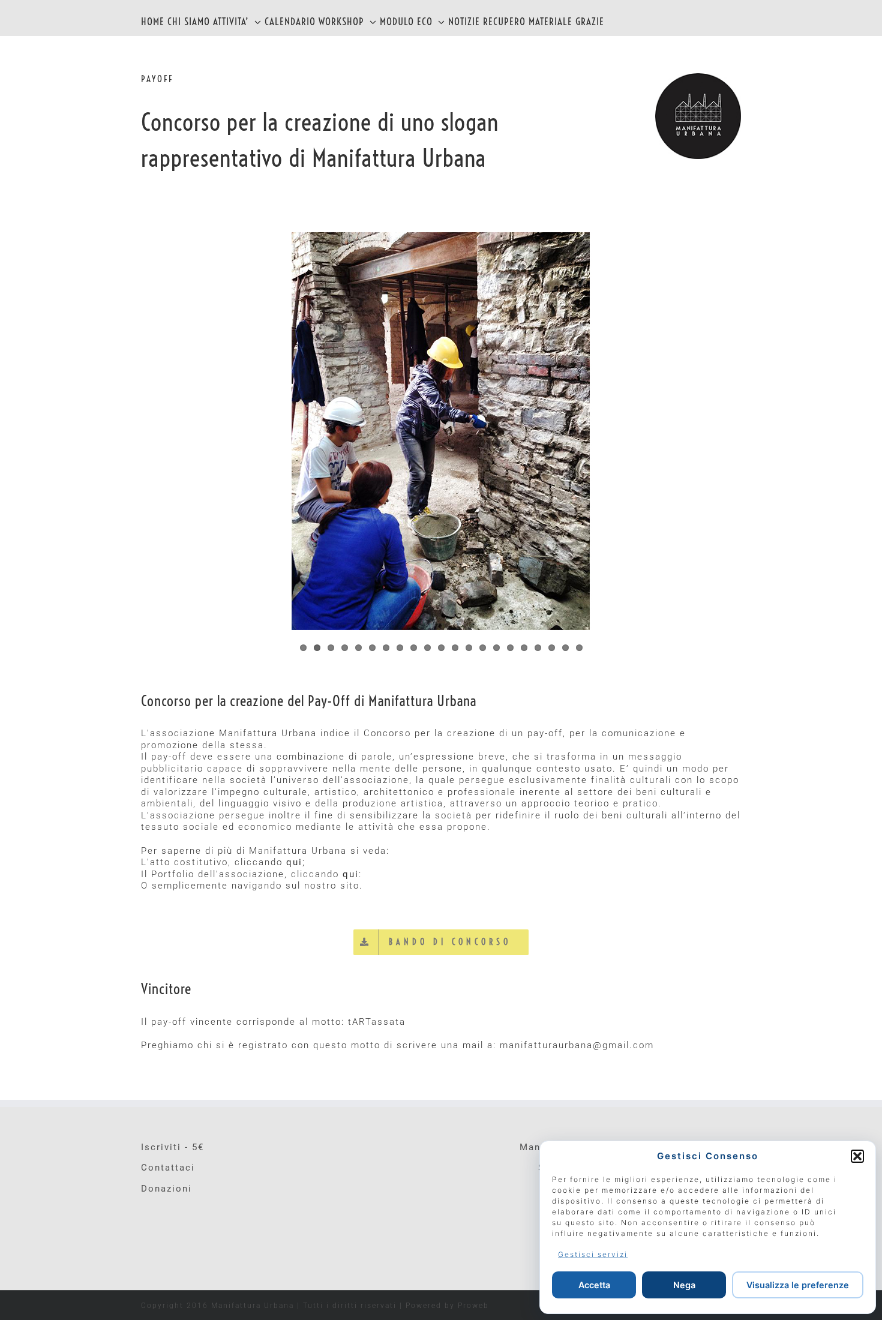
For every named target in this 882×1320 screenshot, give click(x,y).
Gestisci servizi (593, 1254)
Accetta (594, 1285)
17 (524, 647)
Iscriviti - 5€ (172, 1147)
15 (496, 647)
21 (579, 647)
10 (427, 647)
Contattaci (168, 1167)
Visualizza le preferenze (797, 1285)
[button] (857, 1156)
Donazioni (166, 1188)
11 (441, 647)
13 (469, 647)
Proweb (473, 1305)
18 (538, 647)
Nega (684, 1285)
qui (294, 862)
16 (510, 647)
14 (482, 647)
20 (565, 647)
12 (455, 647)
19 (551, 647)
